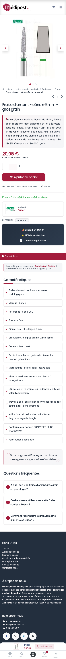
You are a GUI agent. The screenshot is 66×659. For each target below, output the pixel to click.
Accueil (5, 548)
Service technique (10, 564)
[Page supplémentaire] (33, 636)
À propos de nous (10, 552)
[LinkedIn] (24, 636)
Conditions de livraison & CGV (16, 558)
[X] (15, 636)
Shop (10, 89)
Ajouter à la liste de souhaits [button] (21, 186)
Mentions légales (10, 555)
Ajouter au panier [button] (25, 177)
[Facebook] (6, 636)
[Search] (21, 654)
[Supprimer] (6, 166)
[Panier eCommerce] (53, 7)
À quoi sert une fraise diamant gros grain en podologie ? (34, 487)
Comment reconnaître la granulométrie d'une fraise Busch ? (33, 517)
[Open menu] (33, 654)
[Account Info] (55, 654)
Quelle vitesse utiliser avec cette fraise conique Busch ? (32, 502)
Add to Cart (45, 646)
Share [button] (47, 186)
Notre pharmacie (10, 561)
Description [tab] (10, 256)
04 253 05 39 (12, 628)
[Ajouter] (19, 166)
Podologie (46, 89)
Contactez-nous (9, 568)
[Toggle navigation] (61, 7)
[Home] (10, 654)
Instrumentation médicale (27, 89)
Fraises (58, 89)
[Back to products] (57, 96)
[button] (5, 48)
